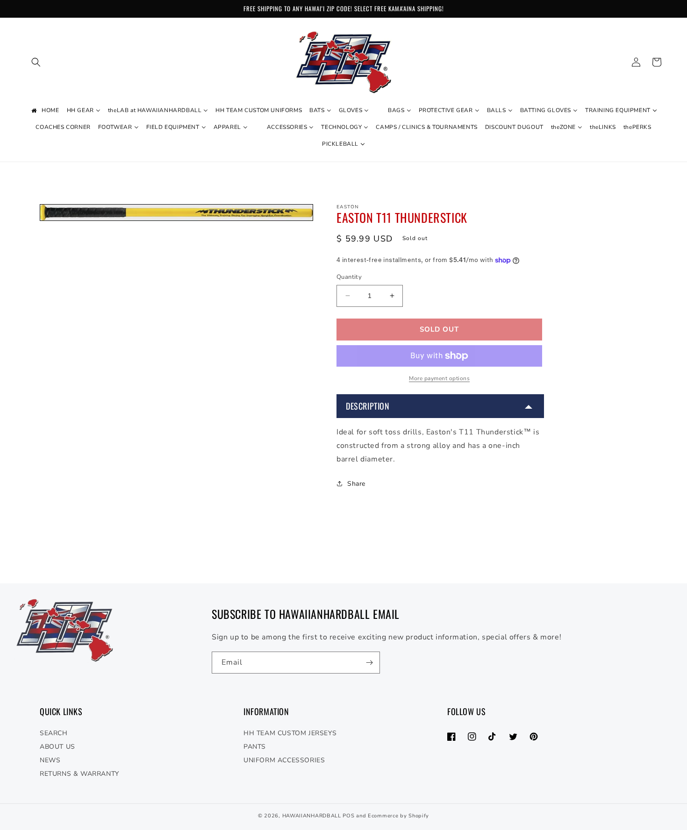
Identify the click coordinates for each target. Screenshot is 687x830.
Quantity (349, 277)
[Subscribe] (369, 663)
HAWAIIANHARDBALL (311, 815)
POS (348, 815)
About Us (57, 746)
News (50, 760)
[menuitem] (44, 110)
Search (54, 733)
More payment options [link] (439, 378)
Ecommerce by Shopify (398, 815)
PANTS (254, 746)
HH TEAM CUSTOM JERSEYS (289, 733)
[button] (36, 62)
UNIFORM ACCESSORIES (284, 760)
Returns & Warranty (79, 773)
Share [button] (356, 483)
